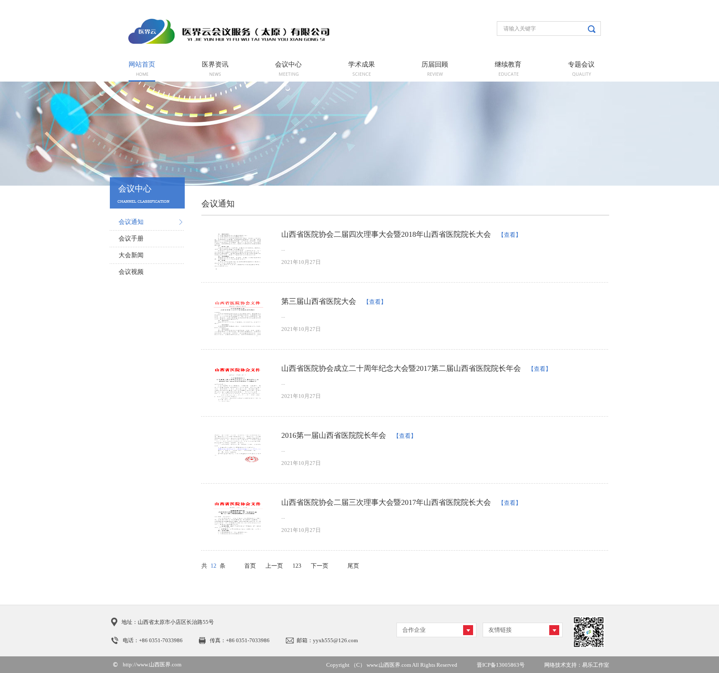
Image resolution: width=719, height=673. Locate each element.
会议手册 (131, 238)
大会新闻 (131, 255)
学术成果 (361, 64)
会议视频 (131, 271)
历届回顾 (434, 64)
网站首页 (142, 64)
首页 (250, 566)
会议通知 (131, 222)
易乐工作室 (595, 665)
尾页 (353, 566)
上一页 (274, 566)
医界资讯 (215, 64)
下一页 (319, 566)
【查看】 (509, 235)
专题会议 (581, 64)
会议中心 (288, 64)
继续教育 (508, 64)
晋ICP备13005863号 (501, 665)
